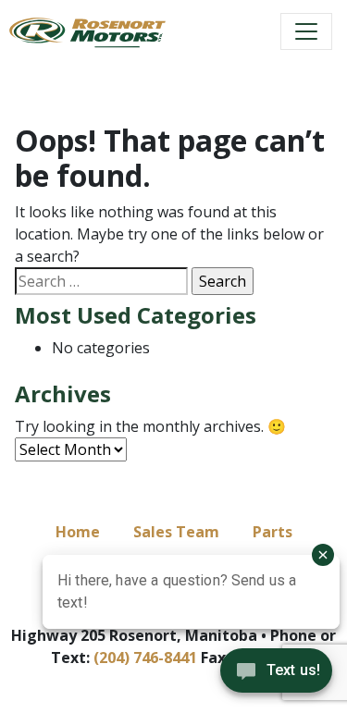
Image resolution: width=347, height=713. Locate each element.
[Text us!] (276, 675)
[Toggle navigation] (306, 31)
